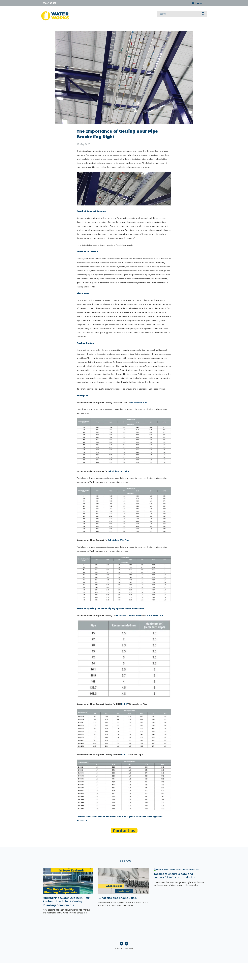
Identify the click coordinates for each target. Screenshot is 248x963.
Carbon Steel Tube (154, 615)
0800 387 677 (49, 3)
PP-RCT (124, 704)
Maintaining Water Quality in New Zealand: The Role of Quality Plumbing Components (66, 901)
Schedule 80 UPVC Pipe (118, 471)
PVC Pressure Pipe (138, 402)
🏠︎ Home (197, 3)
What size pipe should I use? (117, 898)
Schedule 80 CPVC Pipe (118, 540)
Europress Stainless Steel (128, 615)
